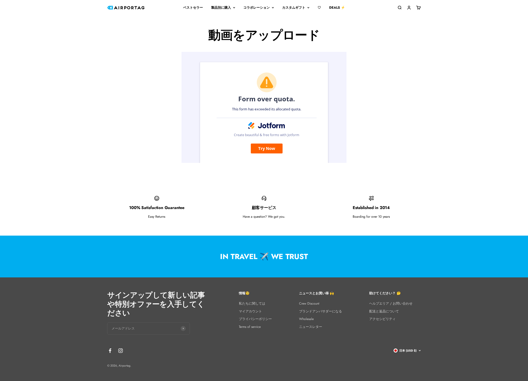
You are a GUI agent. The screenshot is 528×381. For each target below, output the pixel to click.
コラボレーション (256, 7)
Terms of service (250, 326)
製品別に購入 (221, 7)
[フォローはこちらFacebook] (110, 350)
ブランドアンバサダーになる (320, 311)
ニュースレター (310, 326)
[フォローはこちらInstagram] (120, 350)
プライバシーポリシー (255, 319)
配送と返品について (384, 311)
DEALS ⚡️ (337, 7)
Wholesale (306, 319)
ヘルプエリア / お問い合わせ (390, 303)
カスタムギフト (293, 7)
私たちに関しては (252, 303)
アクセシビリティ (382, 319)
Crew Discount (309, 303)
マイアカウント (250, 311)
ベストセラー (193, 7)
